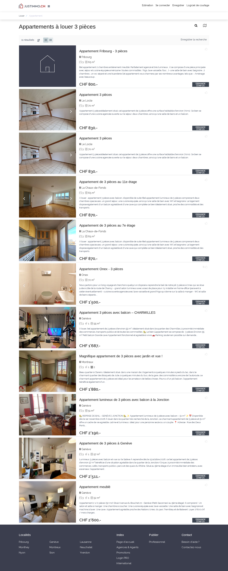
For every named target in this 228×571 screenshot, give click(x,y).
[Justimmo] (32, 5)
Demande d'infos (200, 84)
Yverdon (85, 552)
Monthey (24, 547)
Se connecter (163, 5)
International (124, 563)
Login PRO (123, 557)
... (95, 77)
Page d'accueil (125, 541)
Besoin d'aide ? (190, 541)
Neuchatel (86, 547)
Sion (52, 552)
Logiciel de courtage (198, 5)
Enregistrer (178, 5)
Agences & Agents (127, 547)
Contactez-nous (191, 547)
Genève (54, 541)
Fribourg (24, 541)
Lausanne (85, 541)
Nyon (22, 552)
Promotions (123, 552)
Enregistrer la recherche (194, 39)
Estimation (147, 5)
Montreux (55, 547)
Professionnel (157, 541)
